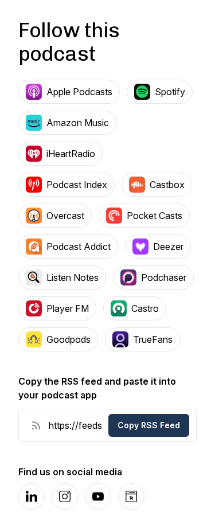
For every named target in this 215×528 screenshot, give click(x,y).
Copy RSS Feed (149, 425)
